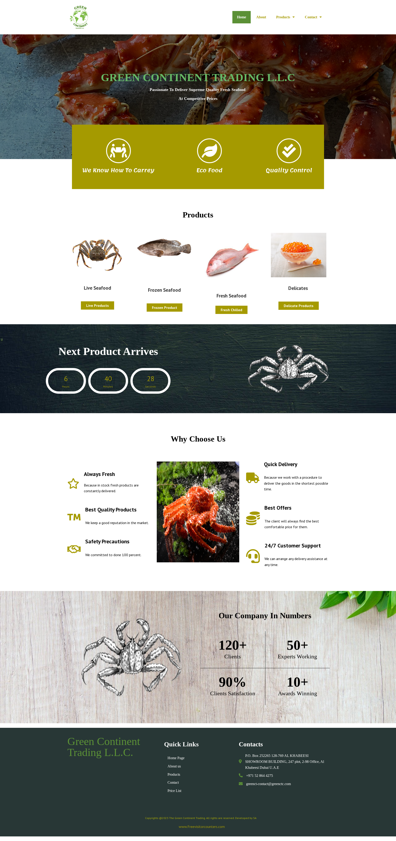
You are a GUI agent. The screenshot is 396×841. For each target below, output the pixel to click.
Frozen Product (164, 307)
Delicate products (299, 305)
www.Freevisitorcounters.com (202, 826)
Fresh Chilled (231, 310)
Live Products (97, 305)
